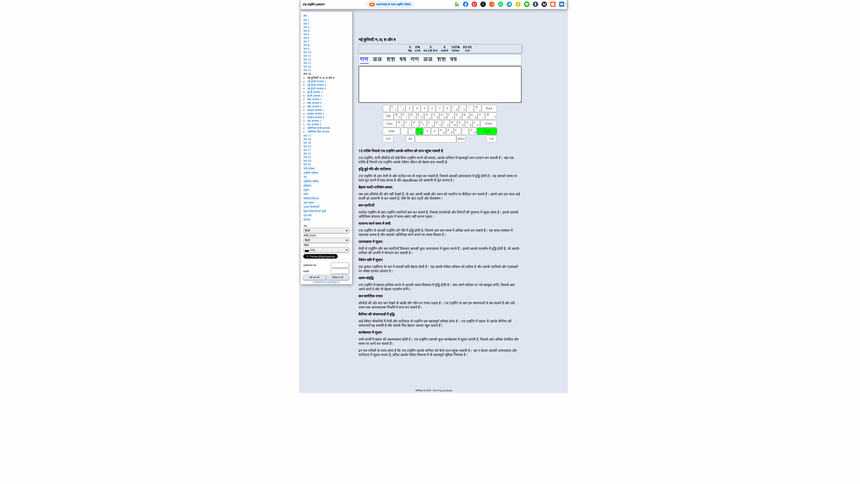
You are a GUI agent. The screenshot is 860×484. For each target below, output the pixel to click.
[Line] (526, 4)
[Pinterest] (474, 4)
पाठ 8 (306, 45)
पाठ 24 (307, 160)
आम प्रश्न (308, 202)
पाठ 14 (307, 66)
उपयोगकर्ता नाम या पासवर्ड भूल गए (326, 282)
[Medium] (544, 4)
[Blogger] (553, 4)
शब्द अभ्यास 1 (314, 99)
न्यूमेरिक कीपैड (310, 181)
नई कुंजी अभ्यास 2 (316, 84)
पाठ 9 (306, 48)
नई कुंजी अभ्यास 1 (316, 81)
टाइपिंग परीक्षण (310, 172)
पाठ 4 (306, 30)
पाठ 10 (307, 52)
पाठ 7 (306, 41)
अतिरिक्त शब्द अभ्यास (318, 131)
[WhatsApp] (500, 4)
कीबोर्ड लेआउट (311, 198)
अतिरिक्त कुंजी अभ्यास (318, 128)
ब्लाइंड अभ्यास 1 (315, 110)
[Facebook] (465, 4)
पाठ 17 (307, 135)
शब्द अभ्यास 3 (314, 106)
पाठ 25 (307, 164)
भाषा (305, 226)
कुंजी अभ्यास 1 (314, 92)
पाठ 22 (307, 153)
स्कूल (306, 189)
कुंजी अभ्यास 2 (314, 95)
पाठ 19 (307, 142)
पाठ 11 (307, 55)
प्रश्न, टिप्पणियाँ (311, 206)
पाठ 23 (307, 157)
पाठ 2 (306, 23)
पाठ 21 (307, 149)
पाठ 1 (306, 20)
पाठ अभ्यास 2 (314, 124)
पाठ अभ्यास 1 (314, 120)
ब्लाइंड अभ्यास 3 (315, 117)
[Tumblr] (535, 4)
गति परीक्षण (309, 168)
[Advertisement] (440, 23)
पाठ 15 (307, 70)
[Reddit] (491, 4)
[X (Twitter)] (483, 4)
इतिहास (307, 185)
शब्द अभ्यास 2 (314, 102)
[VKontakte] (561, 4)
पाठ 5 (306, 34)
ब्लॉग (305, 194)
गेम (305, 177)
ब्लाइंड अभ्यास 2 (315, 113)
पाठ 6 (306, 37)
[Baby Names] (457, 4)
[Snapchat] (518, 4)
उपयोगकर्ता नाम (309, 265)
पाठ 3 (306, 27)
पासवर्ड (306, 271)
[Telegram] (509, 4)
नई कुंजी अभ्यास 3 (316, 88)
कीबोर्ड (306, 245)
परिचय (306, 219)
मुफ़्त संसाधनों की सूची (314, 211)
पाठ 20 (307, 146)
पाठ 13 (307, 63)
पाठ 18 (307, 139)
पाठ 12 (307, 59)
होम (305, 15)
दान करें (307, 215)
